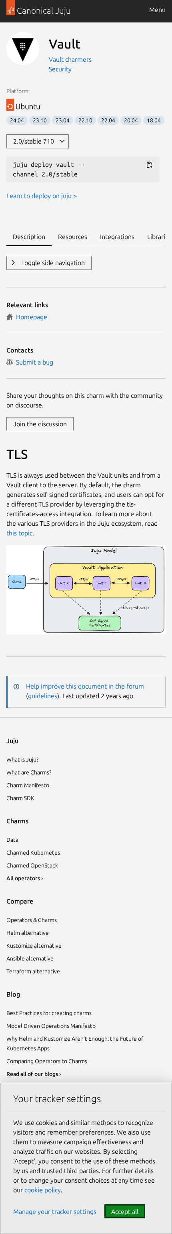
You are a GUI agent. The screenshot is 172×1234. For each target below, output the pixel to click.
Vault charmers (70, 59)
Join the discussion (40, 424)
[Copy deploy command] (149, 165)
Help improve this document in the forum (85, 686)
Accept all (124, 1211)
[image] (86, 632)
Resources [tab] (72, 236)
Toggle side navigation (52, 262)
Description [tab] (29, 236)
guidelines (42, 695)
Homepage (30, 316)
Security (60, 69)
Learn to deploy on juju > (41, 195)
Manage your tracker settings (54, 1211)
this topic (19, 533)
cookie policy (42, 1189)
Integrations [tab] (117, 236)
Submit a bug (33, 362)
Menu (157, 9)
